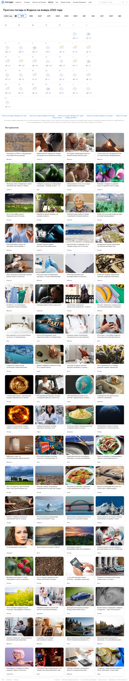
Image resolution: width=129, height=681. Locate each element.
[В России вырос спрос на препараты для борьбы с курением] (19, 238)
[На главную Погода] (8, 2)
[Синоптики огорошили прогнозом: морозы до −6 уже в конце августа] (79, 298)
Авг (84, 16)
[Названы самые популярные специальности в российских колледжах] (79, 329)
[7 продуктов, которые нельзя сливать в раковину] (110, 389)
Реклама (16, 679)
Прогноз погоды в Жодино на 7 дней (70, 116)
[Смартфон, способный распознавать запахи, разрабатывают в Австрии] (49, 631)
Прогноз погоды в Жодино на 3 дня (14, 116)
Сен (93, 16)
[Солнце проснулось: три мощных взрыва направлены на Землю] (19, 389)
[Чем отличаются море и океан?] (49, 541)
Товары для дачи (70, 117)
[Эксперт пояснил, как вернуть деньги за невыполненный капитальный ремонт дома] (79, 662)
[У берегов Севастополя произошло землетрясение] (19, 359)
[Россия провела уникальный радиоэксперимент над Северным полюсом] (49, 510)
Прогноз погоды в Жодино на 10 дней (100, 116)
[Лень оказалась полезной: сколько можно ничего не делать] (19, 268)
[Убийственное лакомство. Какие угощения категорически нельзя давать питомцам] (49, 147)
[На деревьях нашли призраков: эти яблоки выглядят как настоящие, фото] (110, 238)
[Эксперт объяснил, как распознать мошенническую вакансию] (19, 631)
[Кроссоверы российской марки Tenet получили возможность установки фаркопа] (79, 631)
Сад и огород (57, 117)
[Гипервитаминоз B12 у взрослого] (49, 298)
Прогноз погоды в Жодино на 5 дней (42, 116)
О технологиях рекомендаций (89, 679)
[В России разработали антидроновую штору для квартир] (79, 268)
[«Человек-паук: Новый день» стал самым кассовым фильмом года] (49, 662)
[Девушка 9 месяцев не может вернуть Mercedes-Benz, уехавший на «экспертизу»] (79, 601)
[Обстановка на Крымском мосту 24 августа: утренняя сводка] (79, 510)
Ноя (111, 16)
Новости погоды (121, 116)
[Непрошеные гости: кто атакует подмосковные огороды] (79, 177)
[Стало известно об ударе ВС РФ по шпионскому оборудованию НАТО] (110, 147)
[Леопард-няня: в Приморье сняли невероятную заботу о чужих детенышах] (19, 177)
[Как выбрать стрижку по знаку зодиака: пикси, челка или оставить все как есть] (19, 662)
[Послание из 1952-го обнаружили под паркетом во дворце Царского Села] (19, 147)
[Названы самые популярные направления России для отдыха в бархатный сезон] (49, 480)
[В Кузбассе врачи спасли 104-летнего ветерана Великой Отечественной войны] (49, 601)
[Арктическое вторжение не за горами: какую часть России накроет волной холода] (79, 238)
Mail (3, 679)
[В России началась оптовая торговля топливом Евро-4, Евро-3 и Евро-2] (49, 450)
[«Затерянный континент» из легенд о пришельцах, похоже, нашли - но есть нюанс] (79, 389)
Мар (40, 16)
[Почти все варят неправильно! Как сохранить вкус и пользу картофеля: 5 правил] (79, 419)
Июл (75, 16)
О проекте (57, 679)
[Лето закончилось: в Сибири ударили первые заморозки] (110, 359)
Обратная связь (102, 679)
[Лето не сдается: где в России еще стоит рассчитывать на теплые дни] (19, 480)
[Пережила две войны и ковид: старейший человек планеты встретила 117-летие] (79, 207)
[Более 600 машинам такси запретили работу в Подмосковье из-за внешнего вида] (49, 329)
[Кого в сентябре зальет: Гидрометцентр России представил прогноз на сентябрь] (19, 207)
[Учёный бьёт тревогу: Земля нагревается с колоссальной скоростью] (110, 419)
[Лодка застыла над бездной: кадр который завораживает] (110, 207)
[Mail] (3, 2)
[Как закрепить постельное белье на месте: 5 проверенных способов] (19, 329)
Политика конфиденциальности (70, 679)
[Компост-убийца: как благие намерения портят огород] (19, 510)
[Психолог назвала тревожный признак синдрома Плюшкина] (110, 268)
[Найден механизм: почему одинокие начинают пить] (49, 419)
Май (58, 16)
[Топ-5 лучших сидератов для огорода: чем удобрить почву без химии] (19, 601)
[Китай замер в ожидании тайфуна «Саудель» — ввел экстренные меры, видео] (110, 601)
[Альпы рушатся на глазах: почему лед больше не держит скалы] (110, 510)
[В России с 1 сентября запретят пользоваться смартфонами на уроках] (110, 329)
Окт (102, 16)
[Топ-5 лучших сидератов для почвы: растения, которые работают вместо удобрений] (49, 571)
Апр (48, 16)
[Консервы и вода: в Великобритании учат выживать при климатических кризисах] (79, 541)
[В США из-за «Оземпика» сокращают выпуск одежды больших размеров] (19, 298)
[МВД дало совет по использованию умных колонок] (19, 450)
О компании (9, 679)
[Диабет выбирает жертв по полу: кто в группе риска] (49, 359)
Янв (22, 16)
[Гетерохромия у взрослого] (19, 541)
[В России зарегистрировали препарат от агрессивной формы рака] (49, 268)
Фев (31, 16)
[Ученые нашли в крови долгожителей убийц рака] (49, 238)
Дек (119, 16)
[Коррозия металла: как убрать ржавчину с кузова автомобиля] (79, 450)
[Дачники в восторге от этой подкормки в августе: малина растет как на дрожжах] (19, 571)
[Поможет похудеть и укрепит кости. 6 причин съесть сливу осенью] (110, 177)
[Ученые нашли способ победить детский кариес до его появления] (110, 541)
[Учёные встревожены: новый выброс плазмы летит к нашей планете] (19, 419)
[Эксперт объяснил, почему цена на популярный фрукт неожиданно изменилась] (110, 298)
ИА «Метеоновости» (121, 679)
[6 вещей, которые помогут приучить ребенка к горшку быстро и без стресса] (79, 359)
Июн (66, 16)
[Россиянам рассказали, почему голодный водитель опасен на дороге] (49, 389)
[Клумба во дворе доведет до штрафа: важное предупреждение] (49, 207)
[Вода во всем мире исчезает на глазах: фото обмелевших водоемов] (110, 480)
